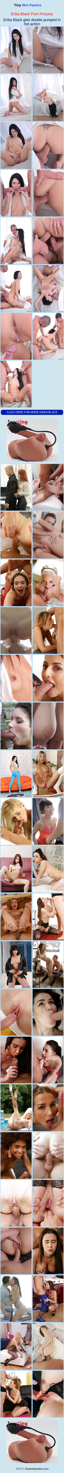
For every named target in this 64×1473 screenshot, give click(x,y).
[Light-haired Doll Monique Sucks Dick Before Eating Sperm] (16, 1108)
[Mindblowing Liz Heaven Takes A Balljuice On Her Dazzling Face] (16, 1060)
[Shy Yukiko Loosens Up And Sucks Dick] (16, 678)
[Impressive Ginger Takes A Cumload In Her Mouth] (16, 917)
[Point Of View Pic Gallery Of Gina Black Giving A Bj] (16, 774)
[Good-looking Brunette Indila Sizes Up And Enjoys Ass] (16, 1298)
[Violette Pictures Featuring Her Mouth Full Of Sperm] (16, 1012)
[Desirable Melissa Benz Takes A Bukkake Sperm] (16, 1394)
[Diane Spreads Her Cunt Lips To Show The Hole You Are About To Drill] (16, 964)
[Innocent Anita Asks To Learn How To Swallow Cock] (16, 726)
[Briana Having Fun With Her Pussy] (16, 583)
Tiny (27, 5)
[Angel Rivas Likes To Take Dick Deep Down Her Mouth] (16, 869)
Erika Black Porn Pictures (32, 14)
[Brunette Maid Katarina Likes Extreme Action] (16, 1251)
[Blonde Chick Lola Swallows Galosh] (16, 1346)
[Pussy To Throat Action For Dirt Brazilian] (16, 1155)
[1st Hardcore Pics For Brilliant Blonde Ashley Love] (16, 821)
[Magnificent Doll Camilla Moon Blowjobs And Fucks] (16, 535)
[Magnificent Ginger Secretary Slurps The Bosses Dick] (16, 487)
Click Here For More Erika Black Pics (32, 415)
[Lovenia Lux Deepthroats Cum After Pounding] (16, 630)
